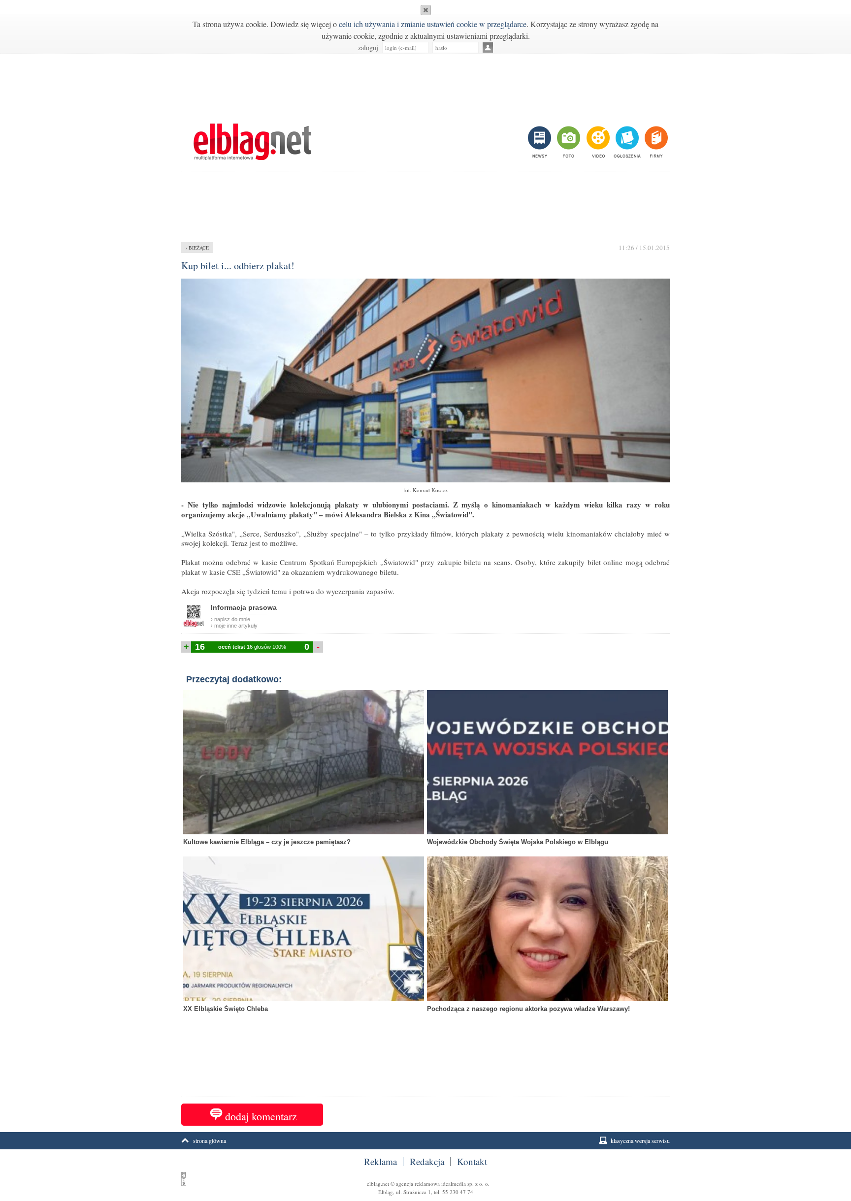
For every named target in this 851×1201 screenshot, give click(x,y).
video (597, 142)
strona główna (209, 1140)
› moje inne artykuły (234, 626)
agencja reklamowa (418, 1183)
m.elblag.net (252, 142)
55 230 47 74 (457, 1192)
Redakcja (427, 1161)
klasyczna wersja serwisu (640, 1140)
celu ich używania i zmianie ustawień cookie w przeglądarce (432, 24)
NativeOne (425, 1024)
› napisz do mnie (230, 619)
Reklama (380, 1161)
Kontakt (472, 1161)
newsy (541, 142)
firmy (655, 142)
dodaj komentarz (261, 1116)
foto (568, 142)
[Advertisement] (425, 83)
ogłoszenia (626, 142)
